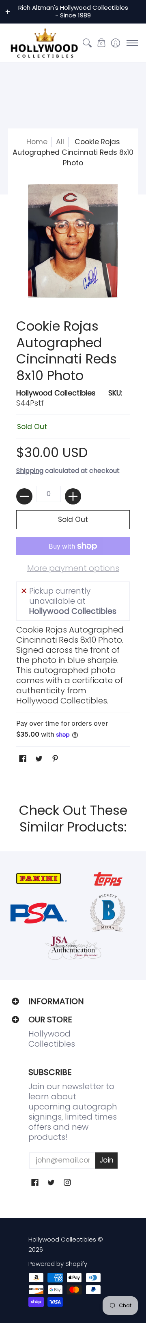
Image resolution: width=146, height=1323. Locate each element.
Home (36, 142)
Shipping (29, 470)
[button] (101, 43)
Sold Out (73, 519)
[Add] (73, 496)
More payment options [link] (73, 568)
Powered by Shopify (57, 1263)
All (60, 142)
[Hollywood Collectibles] (44, 43)
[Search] (87, 43)
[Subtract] (24, 496)
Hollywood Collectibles (56, 393)
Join (106, 1160)
